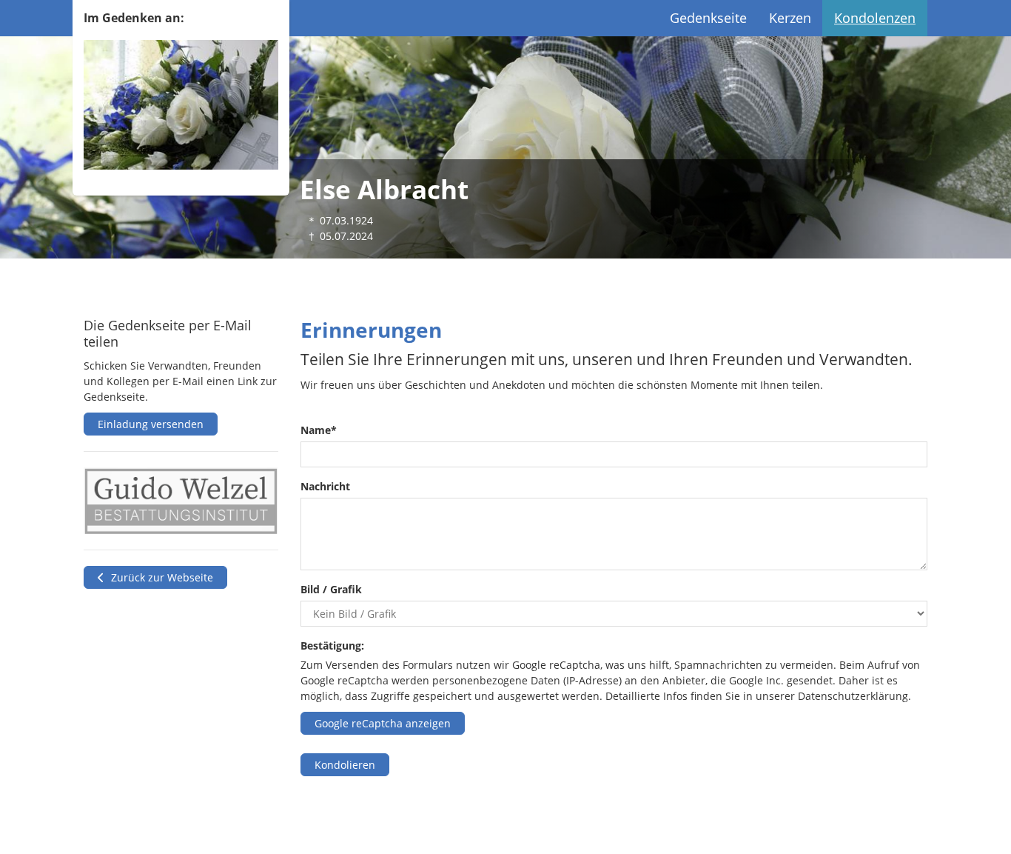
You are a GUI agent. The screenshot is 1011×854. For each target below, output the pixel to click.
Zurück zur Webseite (160, 577)
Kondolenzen (875, 18)
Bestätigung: (332, 645)
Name (318, 430)
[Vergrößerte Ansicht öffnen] (181, 500)
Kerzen (790, 18)
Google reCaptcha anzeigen (383, 723)
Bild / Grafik (331, 589)
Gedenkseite (708, 18)
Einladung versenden (151, 424)
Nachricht (325, 486)
